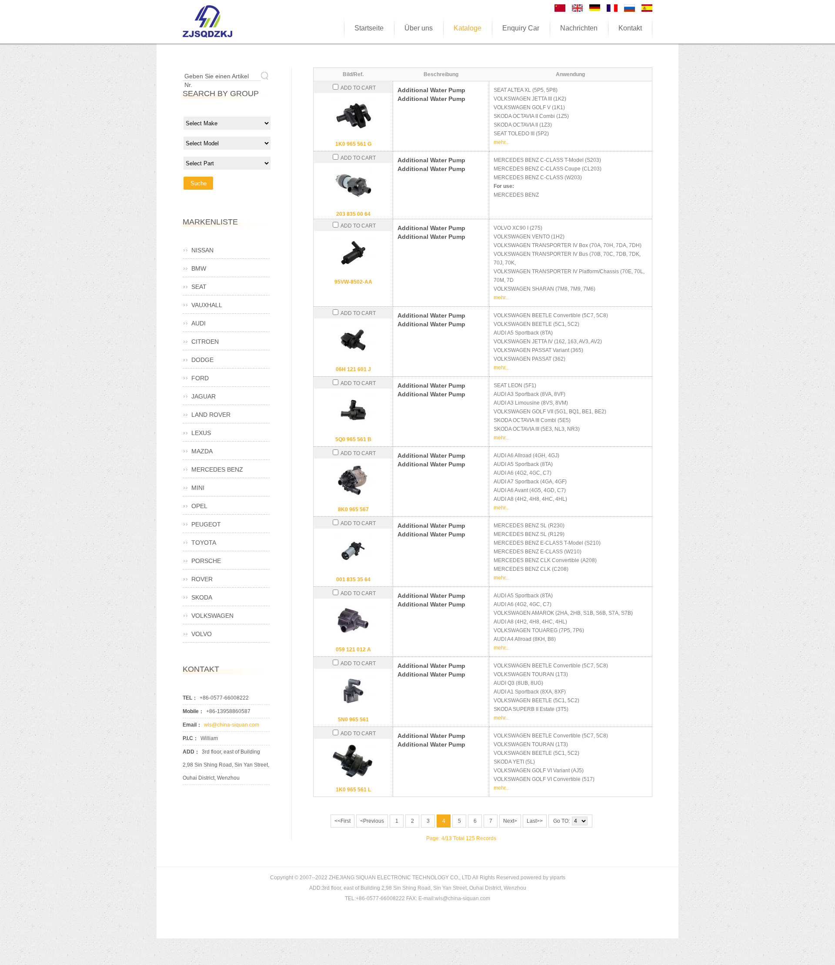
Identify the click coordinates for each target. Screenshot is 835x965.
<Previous (372, 821)
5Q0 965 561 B (353, 439)
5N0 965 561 (353, 720)
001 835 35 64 (353, 579)
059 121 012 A (353, 650)
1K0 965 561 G (353, 144)
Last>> (535, 821)
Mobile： (193, 711)
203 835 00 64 (353, 214)
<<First (342, 821)
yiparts (557, 878)
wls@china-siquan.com (231, 725)
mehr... (501, 142)
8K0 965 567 (353, 509)
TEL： (190, 698)
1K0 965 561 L (353, 790)
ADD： (191, 752)
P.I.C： (190, 738)
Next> (510, 821)
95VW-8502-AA (353, 282)
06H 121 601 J (353, 369)
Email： (192, 725)
